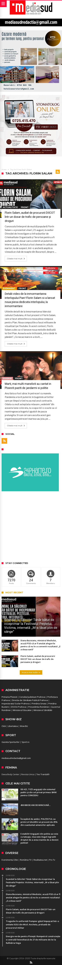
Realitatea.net (40, 859)
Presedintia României (38, 706)
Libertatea (13, 726)
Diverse (7, 378)
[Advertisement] (31, 526)
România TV (25, 859)
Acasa (4, 169)
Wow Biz (24, 726)
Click (4, 726)
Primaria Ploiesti (9, 696)
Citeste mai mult (14, 258)
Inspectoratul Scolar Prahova (16, 703)
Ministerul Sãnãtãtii (43, 710)
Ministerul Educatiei (22, 710)
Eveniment (9, 288)
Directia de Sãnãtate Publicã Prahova (30, 700)
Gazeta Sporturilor (11, 742)
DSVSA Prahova (18, 706)
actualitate (10, 207)
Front (24, 207)
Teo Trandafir (43, 774)
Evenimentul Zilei (10, 859)
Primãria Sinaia (39, 703)
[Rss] (4, 441)
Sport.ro (25, 742)
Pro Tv (52, 859)
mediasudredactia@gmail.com (16, 758)
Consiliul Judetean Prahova (32, 696)
